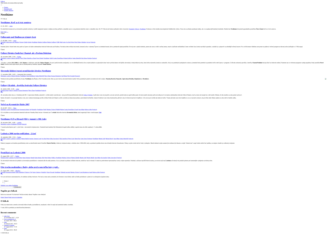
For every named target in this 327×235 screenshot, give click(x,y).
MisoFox (17, 170)
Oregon (21, 42)
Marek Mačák (25, 138)
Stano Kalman (26, 157)
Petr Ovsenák (71, 76)
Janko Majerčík (77, 58)
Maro (14, 108)
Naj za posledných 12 (10, 219)
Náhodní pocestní (65, 172)
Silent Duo (77, 138)
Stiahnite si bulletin (9, 225)
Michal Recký (109, 138)
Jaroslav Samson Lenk (35, 138)
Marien (62, 109)
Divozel (19, 124)
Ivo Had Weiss (70, 42)
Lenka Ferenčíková (58, 58)
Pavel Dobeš (39, 58)
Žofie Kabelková (20, 172)
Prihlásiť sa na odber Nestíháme (9, 185)
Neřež (51, 58)
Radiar (19, 56)
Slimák (32, 157)
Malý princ (63, 42)
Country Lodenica (11, 138)
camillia (19, 122)
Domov (6, 7)
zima (5, 222)
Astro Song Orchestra (86, 138)
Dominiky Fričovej (134, 29)
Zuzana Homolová (56, 76)
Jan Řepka (64, 76)
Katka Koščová (68, 58)
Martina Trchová (51, 109)
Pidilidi (58, 109)
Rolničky (34, 109)
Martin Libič (102, 138)
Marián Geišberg (42, 42)
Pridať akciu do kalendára (15, 197)
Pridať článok (4, 197)
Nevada (52, 172)
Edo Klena (84, 58)
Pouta (48, 172)
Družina (89, 58)
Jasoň (76, 109)
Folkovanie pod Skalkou (12, 42)
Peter (5, 228)
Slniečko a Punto (31, 58)
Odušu (25, 42)
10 (3, 43)
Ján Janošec (104, 157)
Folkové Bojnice (15, 58)
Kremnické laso (15, 109)
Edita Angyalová (54, 138)
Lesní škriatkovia (84, 172)
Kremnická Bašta (24, 109)
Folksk (3, 1)
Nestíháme (143, 29)
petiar (11, 26)
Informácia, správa (6, 58)
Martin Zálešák (75, 157)
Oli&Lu (53, 157)
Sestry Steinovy (37, 172)
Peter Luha (71, 138)
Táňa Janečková (63, 138)
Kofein (30, 42)
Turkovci (27, 172)
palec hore (7, 216)
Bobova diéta (88, 109)
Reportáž (3, 42)
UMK (58, 42)
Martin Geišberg (51, 42)
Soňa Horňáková (30, 76)
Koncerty (77, 76)
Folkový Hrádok (13, 90)
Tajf (30, 109)
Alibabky (83, 42)
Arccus (88, 42)
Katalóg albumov (8, 10)
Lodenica (18, 138)
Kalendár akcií (8, 9)
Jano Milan (81, 109)
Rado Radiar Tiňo (39, 157)
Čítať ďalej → (4, 32)
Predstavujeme (5, 90)
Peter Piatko (77, 42)
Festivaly (93, 42)
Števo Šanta (23, 58)
